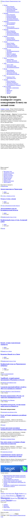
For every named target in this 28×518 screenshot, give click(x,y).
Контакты (6, 506)
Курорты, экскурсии (12, 60)
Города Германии (11, 22)
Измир (8, 495)
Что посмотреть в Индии (13, 74)
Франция (6, 29)
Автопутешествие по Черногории (11, 189)
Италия (5, 5)
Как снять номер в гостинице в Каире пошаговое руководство (13, 442)
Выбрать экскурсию (9, 181)
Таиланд (6, 79)
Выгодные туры (8, 171)
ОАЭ (5, 75)
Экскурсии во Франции (13, 33)
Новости (9, 91)
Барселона (11, 493)
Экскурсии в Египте (12, 56)
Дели (16, 493)
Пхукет (21, 498)
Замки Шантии (3, 495)
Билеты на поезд (8, 174)
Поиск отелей (7, 179)
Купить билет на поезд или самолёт (13, 481)
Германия (6, 21)
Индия (5, 68)
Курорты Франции (11, 32)
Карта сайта (7, 507)
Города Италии (10, 6)
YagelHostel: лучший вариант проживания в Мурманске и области (12, 379)
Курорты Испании (11, 16)
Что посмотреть (11, 24)
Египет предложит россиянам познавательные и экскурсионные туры (13, 428)
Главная (6, 504)
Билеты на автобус (8, 175)
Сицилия (3, 500)
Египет (5, 48)
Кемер (19, 495)
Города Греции (10, 37)
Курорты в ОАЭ (11, 77)
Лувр (23, 495)
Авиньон (3, 493)
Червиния (14, 500)
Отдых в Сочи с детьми (8, 199)
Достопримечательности (13, 12)
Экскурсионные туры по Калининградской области (9, 209)
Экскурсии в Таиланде (12, 83)
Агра (7, 493)
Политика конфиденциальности (12, 509)
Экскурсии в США (11, 66)
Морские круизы (8, 176)
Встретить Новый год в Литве (10, 354)
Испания (6, 13)
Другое (8, 93)
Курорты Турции (11, 44)
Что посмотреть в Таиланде (14, 85)
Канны (15, 495)
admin (5, 192)
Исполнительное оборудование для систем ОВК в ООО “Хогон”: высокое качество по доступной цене (15, 477)
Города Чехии (10, 59)
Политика (9, 52)
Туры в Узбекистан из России (11, 479)
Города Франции (11, 31)
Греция (5, 36)
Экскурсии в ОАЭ (11, 78)
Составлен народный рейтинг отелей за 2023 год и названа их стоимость (13, 387)
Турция (5, 41)
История (9, 49)
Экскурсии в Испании (12, 18)
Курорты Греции (11, 39)
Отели (8, 89)
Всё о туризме (7, 86)
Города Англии (10, 26)
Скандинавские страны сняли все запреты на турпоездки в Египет (11, 455)
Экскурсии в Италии (12, 9)
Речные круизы (7, 178)
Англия (5, 25)
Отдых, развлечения (12, 55)
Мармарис (5, 498)
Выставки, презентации (13, 87)
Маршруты (9, 90)
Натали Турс (14, 498)
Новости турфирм (11, 54)
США (5, 63)
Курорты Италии (11, 8)
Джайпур (21, 493)
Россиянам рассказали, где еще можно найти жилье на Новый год (13, 405)
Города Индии (10, 70)
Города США (10, 64)
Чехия (5, 58)
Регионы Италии (11, 10)
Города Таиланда (11, 81)
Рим (26, 498)
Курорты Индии (11, 71)
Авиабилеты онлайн (9, 172)
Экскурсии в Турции (12, 45)
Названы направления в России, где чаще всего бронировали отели (12, 396)
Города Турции (10, 43)
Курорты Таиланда (11, 82)
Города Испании (11, 14)
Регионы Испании (11, 17)
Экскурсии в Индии (12, 73)
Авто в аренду (7, 182)
